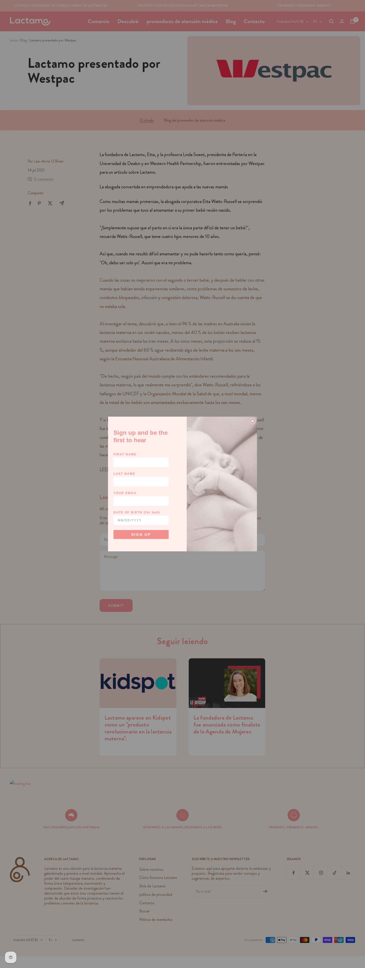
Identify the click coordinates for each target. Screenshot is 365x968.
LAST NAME (124, 473)
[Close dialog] (252, 421)
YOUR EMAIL (125, 493)
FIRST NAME (125, 454)
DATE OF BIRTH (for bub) (136, 512)
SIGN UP (141, 534)
